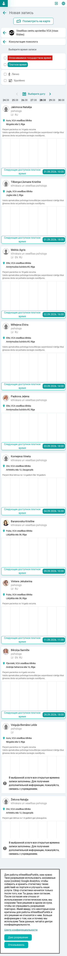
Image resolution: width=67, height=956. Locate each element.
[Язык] (63, 3)
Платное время (18, 64)
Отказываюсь (16, 944)
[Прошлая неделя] (17, 94)
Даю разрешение (18, 937)
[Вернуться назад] (4, 33)
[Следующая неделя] (50, 94)
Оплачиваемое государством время (30, 57)
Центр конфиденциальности (20, 929)
